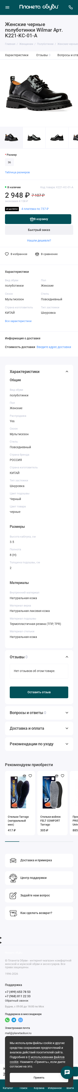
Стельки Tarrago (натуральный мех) (18, 820)
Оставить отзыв (39, 692)
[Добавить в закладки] (30, 776)
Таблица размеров (17, 172)
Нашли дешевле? (39, 240)
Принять (39, 1077)
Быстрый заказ (39, 230)
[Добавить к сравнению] (24, 776)
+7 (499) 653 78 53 (18, 992)
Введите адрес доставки (54, 347)
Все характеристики (18, 321)
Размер (12, 154)
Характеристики (16, 55)
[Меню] (7, 7)
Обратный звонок (16, 1000)
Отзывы (43, 55)
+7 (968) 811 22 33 (18, 996)
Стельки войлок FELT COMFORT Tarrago (50, 820)
